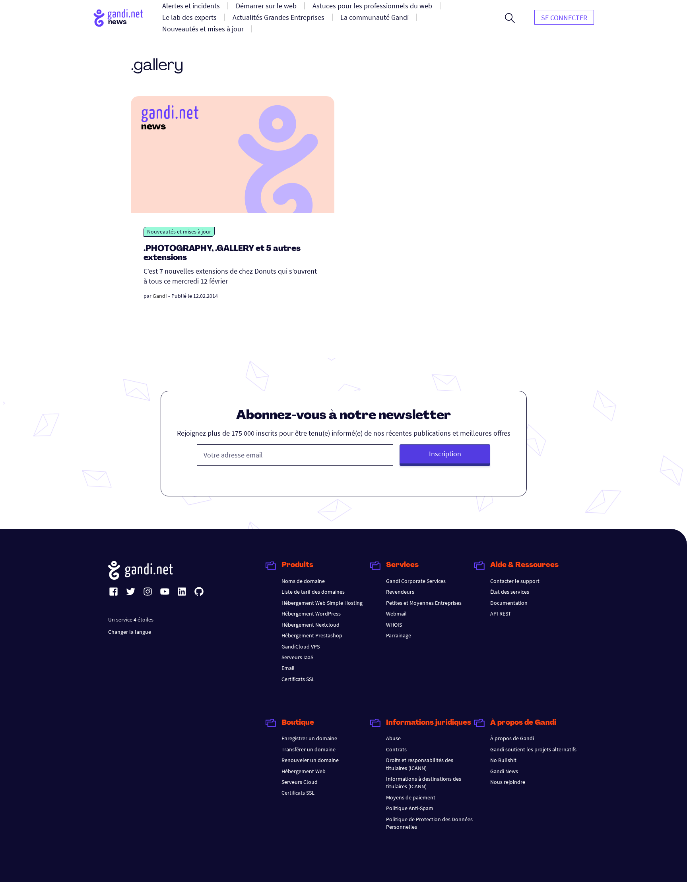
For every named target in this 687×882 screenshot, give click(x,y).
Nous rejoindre (507, 782)
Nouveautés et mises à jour (179, 231)
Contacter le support (515, 581)
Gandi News (504, 771)
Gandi (160, 295)
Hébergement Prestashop (311, 635)
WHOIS (394, 624)
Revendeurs (400, 591)
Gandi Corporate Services (416, 581)
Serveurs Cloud (299, 782)
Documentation (509, 602)
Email (288, 668)
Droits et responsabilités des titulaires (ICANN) (419, 764)
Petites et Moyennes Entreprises (424, 602)
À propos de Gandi (512, 738)
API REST (500, 613)
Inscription (445, 453)
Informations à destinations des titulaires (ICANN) (423, 782)
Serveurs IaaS (297, 657)
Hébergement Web (303, 771)
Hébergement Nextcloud (310, 624)
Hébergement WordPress (311, 613)
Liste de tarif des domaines (313, 591)
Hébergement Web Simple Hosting (322, 602)
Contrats (396, 749)
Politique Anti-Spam (409, 808)
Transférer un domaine (308, 749)
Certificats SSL (297, 679)
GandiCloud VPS (300, 646)
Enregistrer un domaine (309, 738)
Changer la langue (129, 632)
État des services (509, 591)
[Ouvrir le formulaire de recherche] (510, 18)
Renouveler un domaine (310, 760)
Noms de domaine (303, 581)
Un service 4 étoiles (130, 619)
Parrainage (398, 635)
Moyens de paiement (410, 797)
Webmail (396, 613)
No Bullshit (503, 760)
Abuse (393, 738)
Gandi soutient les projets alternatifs (533, 749)
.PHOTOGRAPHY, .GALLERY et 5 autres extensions (222, 253)
